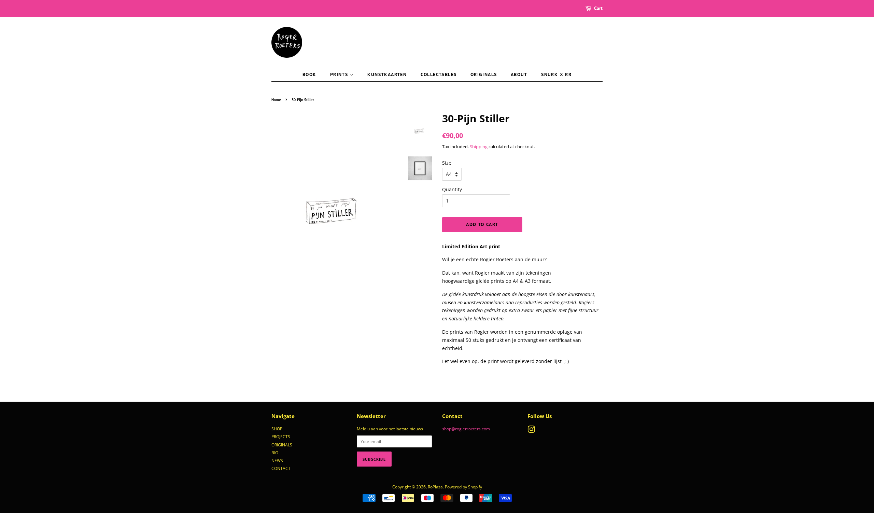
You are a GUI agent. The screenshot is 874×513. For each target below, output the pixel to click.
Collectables (439, 74)
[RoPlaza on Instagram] (531, 430)
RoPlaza (435, 486)
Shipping (479, 146)
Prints (340, 74)
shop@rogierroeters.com (466, 428)
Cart (598, 8)
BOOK (309, 74)
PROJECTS (280, 436)
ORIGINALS (281, 444)
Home (276, 99)
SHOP (276, 428)
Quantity (452, 189)
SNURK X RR (556, 74)
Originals (483, 74)
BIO (274, 452)
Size (446, 163)
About (519, 74)
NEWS (277, 460)
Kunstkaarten (387, 74)
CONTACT (281, 468)
